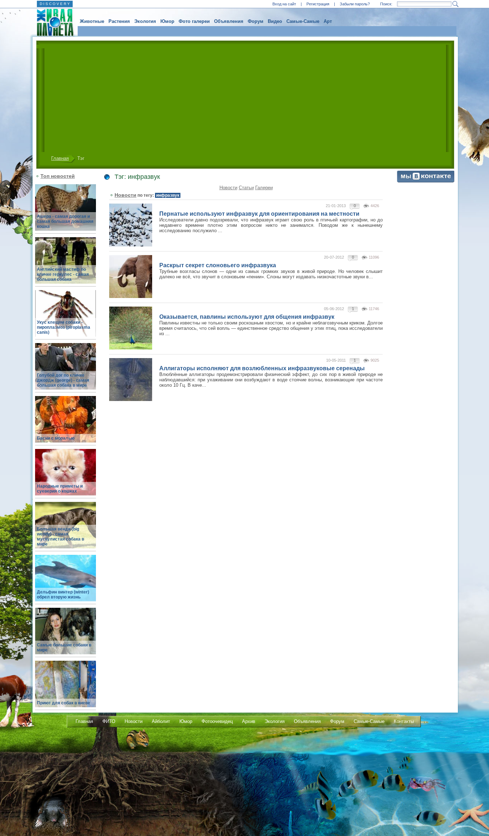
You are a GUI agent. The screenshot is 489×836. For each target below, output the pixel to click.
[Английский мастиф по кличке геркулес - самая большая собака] (65, 264)
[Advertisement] (243, 98)
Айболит (161, 721)
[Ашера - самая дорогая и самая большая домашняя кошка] (65, 211)
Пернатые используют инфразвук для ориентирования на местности (259, 214)
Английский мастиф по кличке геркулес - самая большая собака (63, 274)
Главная (60, 158)
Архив (248, 721)
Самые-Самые (302, 21)
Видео (275, 21)
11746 (374, 309)
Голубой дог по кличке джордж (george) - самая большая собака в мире (63, 380)
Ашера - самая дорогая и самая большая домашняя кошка (65, 221)
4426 (375, 206)
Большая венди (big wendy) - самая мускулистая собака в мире (60, 537)
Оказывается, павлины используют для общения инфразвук (246, 317)
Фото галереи (194, 21)
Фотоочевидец (217, 721)
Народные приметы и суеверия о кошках (60, 489)
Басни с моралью (55, 438)
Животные (92, 21)
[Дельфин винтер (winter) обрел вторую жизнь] (65, 582)
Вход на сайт (284, 4)
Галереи (264, 187)
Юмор (167, 21)
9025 (375, 360)
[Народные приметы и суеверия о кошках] (65, 476)
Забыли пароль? (355, 4)
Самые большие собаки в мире (64, 647)
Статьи (246, 187)
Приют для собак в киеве (63, 702)
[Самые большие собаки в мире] (65, 635)
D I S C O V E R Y (55, 4)
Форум (255, 21)
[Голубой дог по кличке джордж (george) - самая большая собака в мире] (65, 370)
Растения (119, 21)
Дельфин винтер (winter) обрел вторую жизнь (63, 595)
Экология (145, 21)
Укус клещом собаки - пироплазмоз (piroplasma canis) (63, 327)
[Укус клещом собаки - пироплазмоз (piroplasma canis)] (65, 317)
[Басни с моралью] (65, 423)
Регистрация (317, 4)
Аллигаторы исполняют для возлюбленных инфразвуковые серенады (262, 368)
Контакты (404, 721)
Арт (328, 21)
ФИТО (108, 721)
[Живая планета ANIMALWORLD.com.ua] (52, 22)
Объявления (228, 21)
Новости (228, 187)
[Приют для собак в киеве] (65, 688)
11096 (374, 257)
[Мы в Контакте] (425, 181)
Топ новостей (57, 176)
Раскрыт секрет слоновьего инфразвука (217, 265)
